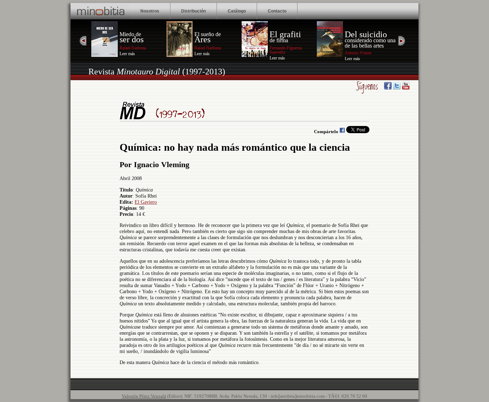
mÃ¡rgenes (177, 59)
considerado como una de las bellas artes (370, 42)
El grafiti (285, 34)
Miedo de (130, 34)
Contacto (277, 11)
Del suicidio (366, 34)
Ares (202, 39)
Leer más (127, 53)
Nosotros (149, 11)
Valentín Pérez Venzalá (144, 396)
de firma (279, 40)
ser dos (132, 39)
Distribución (193, 11)
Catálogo (237, 11)
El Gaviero (146, 202)
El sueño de (207, 34)
